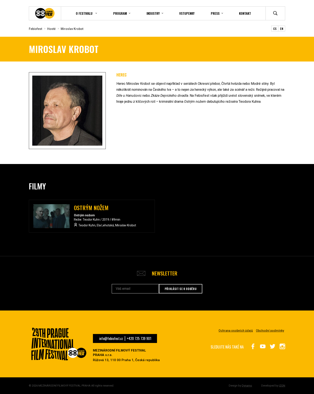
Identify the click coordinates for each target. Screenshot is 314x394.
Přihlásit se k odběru (181, 289)
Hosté (51, 29)
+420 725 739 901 (139, 338)
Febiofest (35, 29)
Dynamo (247, 385)
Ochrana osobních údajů (236, 330)
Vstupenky (187, 13)
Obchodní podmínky (270, 330)
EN (281, 28)
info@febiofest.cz (111, 338)
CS (275, 28)
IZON (282, 385)
